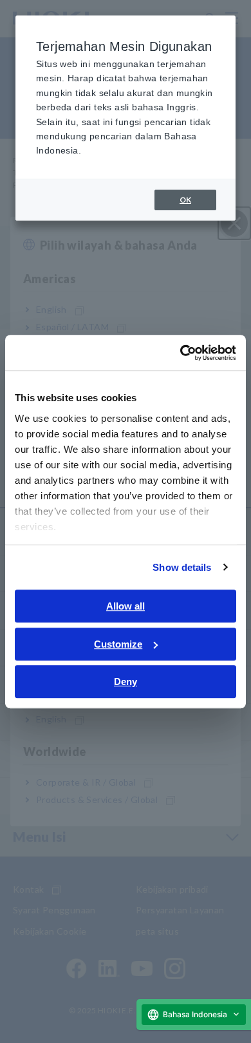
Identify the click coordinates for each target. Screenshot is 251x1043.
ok (185, 199)
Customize (118, 644)
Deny (125, 681)
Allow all (125, 606)
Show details (182, 567)
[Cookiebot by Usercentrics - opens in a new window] (180, 352)
